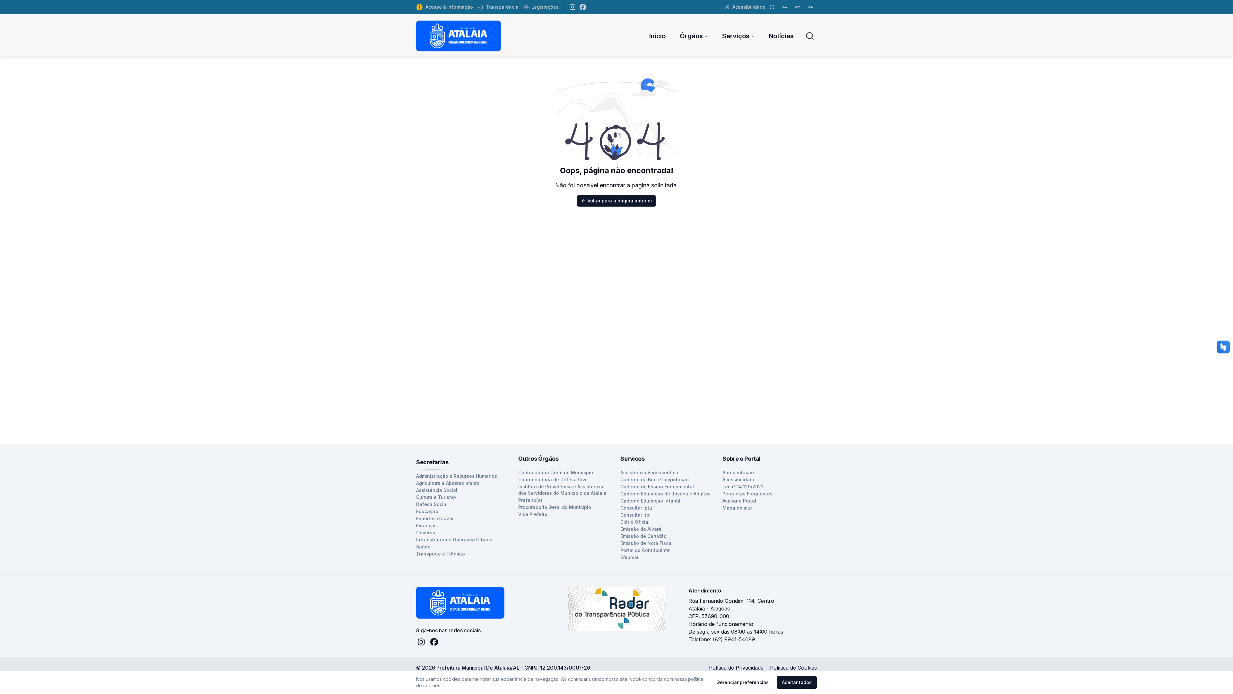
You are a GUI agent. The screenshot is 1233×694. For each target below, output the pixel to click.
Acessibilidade (739, 479)
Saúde (423, 546)
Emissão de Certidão (643, 536)
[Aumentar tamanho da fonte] (797, 7)
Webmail (630, 557)
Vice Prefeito (532, 514)
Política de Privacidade (736, 667)
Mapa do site (737, 508)
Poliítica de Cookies (793, 667)
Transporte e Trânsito (440, 553)
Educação (427, 511)
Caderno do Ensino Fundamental (657, 486)
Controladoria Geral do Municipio (555, 472)
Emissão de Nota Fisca (645, 543)
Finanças (426, 525)
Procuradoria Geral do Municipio (554, 507)
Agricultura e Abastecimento (448, 483)
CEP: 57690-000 (708, 616)
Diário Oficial (635, 522)
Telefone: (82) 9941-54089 (721, 639)
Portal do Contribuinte (645, 550)
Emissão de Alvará (640, 529)
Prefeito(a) (530, 500)
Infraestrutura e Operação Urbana (454, 539)
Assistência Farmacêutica (649, 472)
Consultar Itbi (635, 515)
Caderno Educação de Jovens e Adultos (665, 493)
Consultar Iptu (636, 508)
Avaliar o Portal (739, 500)
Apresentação (738, 472)
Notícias (781, 36)
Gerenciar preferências (742, 682)
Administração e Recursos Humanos (456, 476)
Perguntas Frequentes (747, 493)
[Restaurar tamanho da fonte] (810, 7)
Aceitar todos (797, 682)
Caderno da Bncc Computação (654, 479)
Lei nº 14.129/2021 (742, 486)
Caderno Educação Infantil (650, 500)
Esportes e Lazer (435, 518)
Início (657, 36)
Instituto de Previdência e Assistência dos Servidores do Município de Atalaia (562, 490)
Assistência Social (436, 490)
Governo (425, 532)
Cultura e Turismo (436, 497)
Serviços (735, 36)
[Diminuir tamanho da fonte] (784, 7)
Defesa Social (432, 504)
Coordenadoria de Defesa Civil (553, 479)
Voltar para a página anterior (619, 200)
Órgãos (691, 36)
